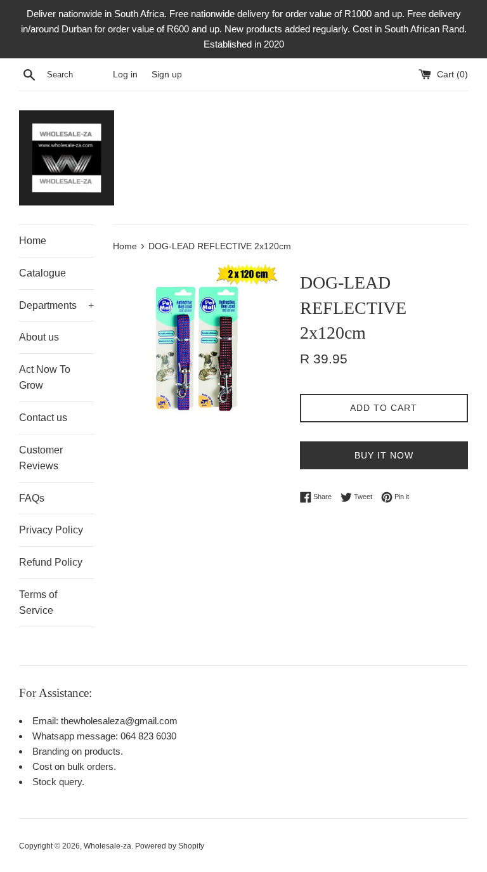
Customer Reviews (41, 458)
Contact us (43, 417)
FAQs (31, 498)
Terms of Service (38, 602)
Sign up (167, 74)
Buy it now (383, 455)
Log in (125, 74)
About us (39, 337)
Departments (56, 305)
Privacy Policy (51, 529)
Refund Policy (50, 562)
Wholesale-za (107, 846)
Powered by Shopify (169, 846)
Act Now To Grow (44, 377)
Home (32, 240)
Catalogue (42, 273)
